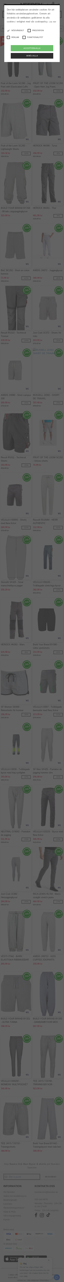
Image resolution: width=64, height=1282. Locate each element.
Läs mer (52, 22)
